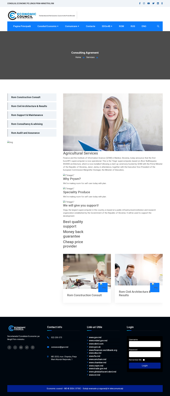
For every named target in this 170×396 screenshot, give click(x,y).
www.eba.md (95, 353)
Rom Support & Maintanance (27, 115)
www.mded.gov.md (98, 341)
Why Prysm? (72, 179)
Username (133, 340)
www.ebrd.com (96, 344)
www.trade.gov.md (98, 369)
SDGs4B (106, 26)
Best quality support (73, 224)
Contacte (90, 26)
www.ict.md (94, 375)
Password (133, 350)
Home (78, 57)
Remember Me (135, 360)
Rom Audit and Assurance (25, 132)
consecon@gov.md (59, 347)
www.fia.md (94, 356)
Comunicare (71, 26)
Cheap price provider (73, 244)
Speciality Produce (76, 192)
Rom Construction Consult (25, 97)
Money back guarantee (73, 234)
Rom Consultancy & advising (27, 124)
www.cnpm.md (96, 366)
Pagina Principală (22, 26)
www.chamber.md (97, 363)
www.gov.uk (95, 347)
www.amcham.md (97, 359)
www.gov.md (95, 337)
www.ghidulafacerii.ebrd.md (102, 372)
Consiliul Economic (47, 26)
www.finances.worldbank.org (103, 350)
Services (90, 57)
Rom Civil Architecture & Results (29, 106)
